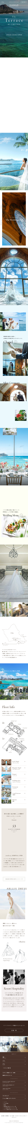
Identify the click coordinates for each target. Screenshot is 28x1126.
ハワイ (4, 1061)
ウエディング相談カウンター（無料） (9, 1072)
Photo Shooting (1, 222)
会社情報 (2, 1115)
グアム (4, 1064)
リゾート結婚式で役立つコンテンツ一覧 (11, 1109)
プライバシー (14, 1117)
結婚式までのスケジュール (7, 1075)
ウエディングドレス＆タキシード (8, 1085)
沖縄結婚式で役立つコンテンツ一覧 (10, 1106)
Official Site (22, 942)
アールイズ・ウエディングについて (9, 1082)
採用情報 (6, 1115)
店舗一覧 (14, 1030)
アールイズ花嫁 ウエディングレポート (9, 1098)
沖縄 (4, 1057)
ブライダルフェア (6, 1095)
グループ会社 (12, 1115)
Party (1, 218)
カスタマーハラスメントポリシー (21, 1115)
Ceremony (1, 207)
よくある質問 (6, 1103)
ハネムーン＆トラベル (6, 1089)
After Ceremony (1, 212)
